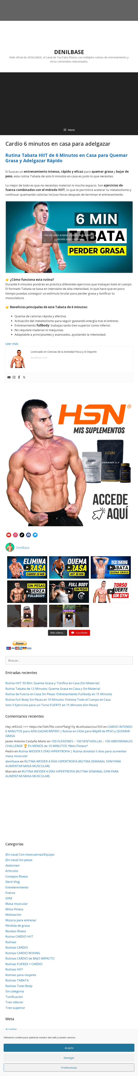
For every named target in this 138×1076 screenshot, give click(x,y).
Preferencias (69, 1067)
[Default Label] (8, 534)
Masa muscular (16, 904)
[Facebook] (19, 377)
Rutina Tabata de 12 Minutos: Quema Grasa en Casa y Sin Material (52, 689)
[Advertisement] (69, 97)
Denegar (69, 1057)
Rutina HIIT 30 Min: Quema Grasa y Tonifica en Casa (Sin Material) (52, 683)
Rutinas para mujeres (20, 975)
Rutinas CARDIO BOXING (22, 953)
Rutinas (10, 942)
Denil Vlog (12, 882)
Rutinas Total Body (19, 986)
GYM (8, 898)
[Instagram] (14, 377)
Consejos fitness (16, 876)
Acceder (11, 1029)
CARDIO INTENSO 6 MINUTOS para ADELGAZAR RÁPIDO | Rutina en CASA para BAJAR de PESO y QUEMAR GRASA (68, 731)
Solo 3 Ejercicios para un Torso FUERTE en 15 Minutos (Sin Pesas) (51, 705)
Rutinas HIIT (14, 969)
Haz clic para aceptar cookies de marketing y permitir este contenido (69, 237)
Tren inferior (14, 1002)
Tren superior (15, 1008)
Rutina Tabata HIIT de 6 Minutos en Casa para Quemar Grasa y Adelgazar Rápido (66, 158)
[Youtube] (9, 377)
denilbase (12, 761)
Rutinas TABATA (17, 980)
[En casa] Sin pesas (18, 860)
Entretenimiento (16, 887)
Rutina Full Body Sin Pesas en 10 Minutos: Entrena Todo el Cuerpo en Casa (58, 699)
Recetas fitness (15, 931)
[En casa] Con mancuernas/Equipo (29, 854)
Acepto (69, 1048)
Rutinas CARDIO (16, 947)
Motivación (13, 914)
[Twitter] (24, 377)
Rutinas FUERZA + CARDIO (23, 964)
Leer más (11, 344)
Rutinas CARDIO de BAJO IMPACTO (29, 958)
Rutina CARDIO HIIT (19, 936)
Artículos (11, 871)
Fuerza (10, 893)
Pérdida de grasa (17, 925)
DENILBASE (69, 52)
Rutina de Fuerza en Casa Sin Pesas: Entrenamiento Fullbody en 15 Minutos (58, 694)
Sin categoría (14, 991)
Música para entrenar (20, 920)
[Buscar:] (69, 660)
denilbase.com (39, 357)
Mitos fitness (14, 909)
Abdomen (12, 865)
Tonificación (14, 997)
